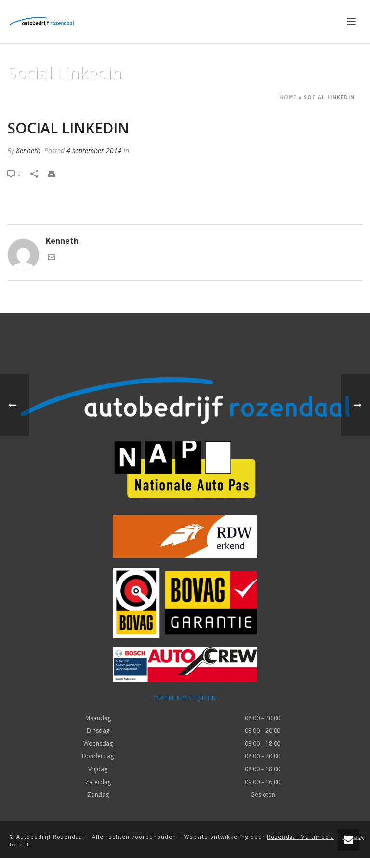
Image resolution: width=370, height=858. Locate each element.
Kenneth (28, 150)
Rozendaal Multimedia (300, 836)
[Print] (56, 173)
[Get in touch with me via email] (51, 258)
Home (288, 97)
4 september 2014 (93, 150)
